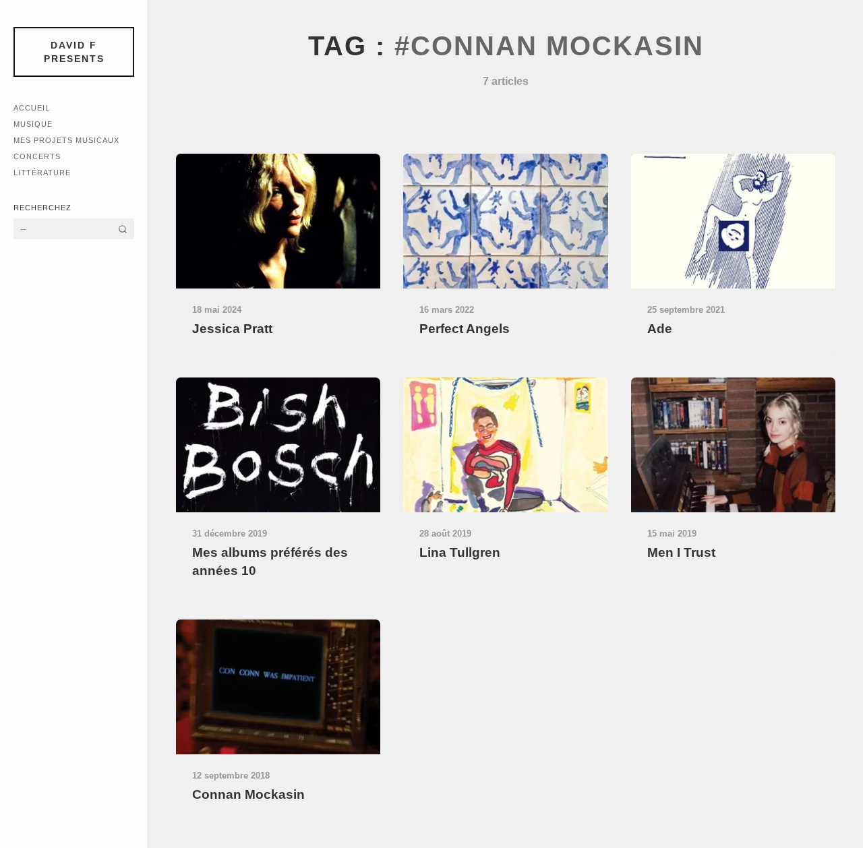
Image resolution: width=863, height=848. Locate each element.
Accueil (31, 108)
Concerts (37, 156)
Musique (33, 124)
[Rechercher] (122, 228)
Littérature (42, 173)
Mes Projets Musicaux (66, 140)
